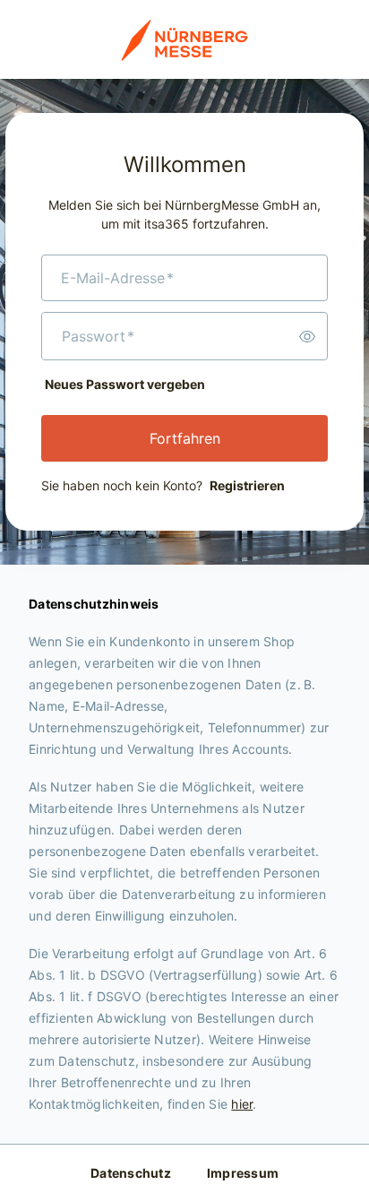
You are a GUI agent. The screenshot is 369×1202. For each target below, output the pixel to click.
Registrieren (247, 485)
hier (242, 1103)
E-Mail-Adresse (117, 278)
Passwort (98, 336)
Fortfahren (185, 438)
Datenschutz (130, 1172)
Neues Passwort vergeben (125, 384)
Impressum (243, 1172)
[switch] (307, 336)
